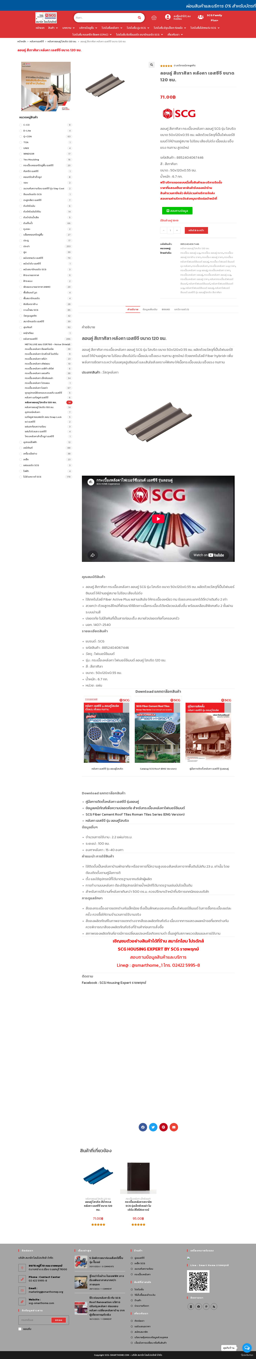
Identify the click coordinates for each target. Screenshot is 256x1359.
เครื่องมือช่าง (30, 453)
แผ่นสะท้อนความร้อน (35, 426)
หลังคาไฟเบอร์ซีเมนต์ (199, 283)
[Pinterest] (206, 1306)
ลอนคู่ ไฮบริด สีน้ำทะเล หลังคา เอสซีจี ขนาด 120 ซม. (98, 1206)
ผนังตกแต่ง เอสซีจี (33, 258)
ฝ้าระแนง (27, 281)
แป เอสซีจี (30, 421)
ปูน (24, 252)
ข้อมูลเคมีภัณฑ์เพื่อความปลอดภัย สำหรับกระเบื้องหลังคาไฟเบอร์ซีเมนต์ (135, 807)
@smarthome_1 (147, 965)
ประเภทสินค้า (91, 372)
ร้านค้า (138, 1300)
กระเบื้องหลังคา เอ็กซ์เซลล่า (39, 378)
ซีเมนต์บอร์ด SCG (32, 194)
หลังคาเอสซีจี (37, 41)
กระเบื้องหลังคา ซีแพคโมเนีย (39, 349)
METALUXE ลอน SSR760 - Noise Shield (47, 344)
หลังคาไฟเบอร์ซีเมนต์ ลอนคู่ (200, 288)
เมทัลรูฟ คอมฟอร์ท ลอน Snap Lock (43, 417)
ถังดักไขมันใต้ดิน (32, 211)
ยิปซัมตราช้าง (30, 304)
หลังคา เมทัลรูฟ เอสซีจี (36, 397)
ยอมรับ (27, 1329)
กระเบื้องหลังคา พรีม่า (36, 359)
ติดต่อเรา (139, 1321)
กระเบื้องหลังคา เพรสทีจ (37, 373)
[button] (152, 65)
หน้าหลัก (21, 41)
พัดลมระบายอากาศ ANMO (36, 287)
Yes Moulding (31, 159)
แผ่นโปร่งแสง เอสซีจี (35, 431)
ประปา (26, 246)
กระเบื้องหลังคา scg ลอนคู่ (193, 270)
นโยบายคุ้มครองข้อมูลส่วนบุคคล (151, 1337)
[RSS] (214, 1306)
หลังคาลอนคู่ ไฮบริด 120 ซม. (62, 41)
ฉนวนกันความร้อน (144, 1269)
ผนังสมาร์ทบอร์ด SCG (34, 269)
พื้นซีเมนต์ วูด (30, 292)
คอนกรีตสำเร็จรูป (32, 177)
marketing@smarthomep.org (46, 1292)
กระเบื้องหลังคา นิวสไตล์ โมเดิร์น (41, 354)
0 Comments (108, 1266)
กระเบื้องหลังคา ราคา (219, 270)
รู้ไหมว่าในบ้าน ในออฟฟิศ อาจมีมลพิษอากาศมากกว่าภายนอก (106, 1280)
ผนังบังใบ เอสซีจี (32, 263)
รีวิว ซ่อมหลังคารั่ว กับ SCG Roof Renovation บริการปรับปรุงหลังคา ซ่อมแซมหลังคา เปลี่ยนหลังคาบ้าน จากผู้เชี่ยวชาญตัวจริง (107, 1306)
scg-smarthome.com (41, 1303)
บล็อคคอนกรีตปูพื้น (33, 234)
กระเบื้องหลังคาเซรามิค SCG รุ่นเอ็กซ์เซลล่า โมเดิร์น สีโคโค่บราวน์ (138, 1206)
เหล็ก (26, 459)
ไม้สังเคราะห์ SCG (32, 476)
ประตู (26, 240)
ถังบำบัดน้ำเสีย (31, 217)
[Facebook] (198, 1306)
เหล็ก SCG (140, 1263)
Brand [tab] (166, 309)
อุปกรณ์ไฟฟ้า (30, 442)
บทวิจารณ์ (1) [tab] (181, 309)
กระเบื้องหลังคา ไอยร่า (36, 388)
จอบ (25, 182)
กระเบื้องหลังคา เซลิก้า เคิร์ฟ (39, 368)
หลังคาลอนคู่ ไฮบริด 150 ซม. (39, 407)
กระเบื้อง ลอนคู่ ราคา (212, 257)
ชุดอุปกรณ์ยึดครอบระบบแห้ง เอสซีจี (43, 393)
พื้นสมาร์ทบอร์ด (31, 298)
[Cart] (154, 18)
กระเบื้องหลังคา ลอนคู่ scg (217, 275)
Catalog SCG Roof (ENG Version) (158, 768)
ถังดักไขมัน (29, 206)
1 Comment (106, 1288)
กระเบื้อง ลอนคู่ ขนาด (212, 253)
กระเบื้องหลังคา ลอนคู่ (191, 275)
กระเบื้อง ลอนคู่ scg (190, 253)
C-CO (26, 125)
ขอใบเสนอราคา (142, 1326)
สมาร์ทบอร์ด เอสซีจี (33, 321)
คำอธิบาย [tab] (132, 309)
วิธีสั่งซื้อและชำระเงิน (145, 1295)
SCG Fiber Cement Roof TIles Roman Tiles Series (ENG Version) (135, 814)
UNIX (26, 148)
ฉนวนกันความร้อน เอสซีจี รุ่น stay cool (43, 188)
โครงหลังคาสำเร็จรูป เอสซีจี (39, 436)
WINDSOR (28, 153)
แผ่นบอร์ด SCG (31, 465)
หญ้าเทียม (28, 333)
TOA (25, 142)
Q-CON (27, 136)
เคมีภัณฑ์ (28, 448)
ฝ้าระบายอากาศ (31, 275)
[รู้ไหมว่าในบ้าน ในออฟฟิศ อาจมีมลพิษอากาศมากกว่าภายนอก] (81, 1282)
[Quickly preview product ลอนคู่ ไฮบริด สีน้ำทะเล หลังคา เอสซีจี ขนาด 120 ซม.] (114, 1164)
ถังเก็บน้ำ (28, 223)
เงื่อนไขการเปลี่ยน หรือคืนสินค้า (151, 1343)
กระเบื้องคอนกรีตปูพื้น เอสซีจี (38, 165)
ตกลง (58, 1320)
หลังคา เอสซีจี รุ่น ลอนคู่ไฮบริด (107, 768)
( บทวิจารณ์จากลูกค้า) (184, 65)
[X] (191, 1306)
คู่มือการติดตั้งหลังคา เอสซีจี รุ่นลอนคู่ (209, 768)
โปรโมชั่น (139, 1289)
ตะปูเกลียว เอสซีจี (32, 200)
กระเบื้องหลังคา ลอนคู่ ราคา (194, 279)
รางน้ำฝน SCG (30, 310)
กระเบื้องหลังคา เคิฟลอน (37, 363)
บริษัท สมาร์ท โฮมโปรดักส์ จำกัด (147, 1355)
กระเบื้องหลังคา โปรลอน (37, 383)
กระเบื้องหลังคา (200, 266)
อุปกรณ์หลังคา (32, 412)
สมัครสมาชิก (141, 1332)
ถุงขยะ (26, 229)
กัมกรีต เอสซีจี (30, 171)
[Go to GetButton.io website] (247, 1355)
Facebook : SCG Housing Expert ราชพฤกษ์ (114, 982)
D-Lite (27, 130)
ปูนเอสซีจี (139, 1258)
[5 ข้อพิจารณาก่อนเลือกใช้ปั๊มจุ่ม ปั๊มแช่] (81, 1262)
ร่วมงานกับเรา (142, 1306)
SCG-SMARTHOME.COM (117, 1355)
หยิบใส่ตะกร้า (196, 230)
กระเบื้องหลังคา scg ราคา (222, 266)
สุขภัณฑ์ (27, 327)
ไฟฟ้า (26, 471)
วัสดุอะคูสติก (30, 316)
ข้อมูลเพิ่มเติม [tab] (150, 309)
